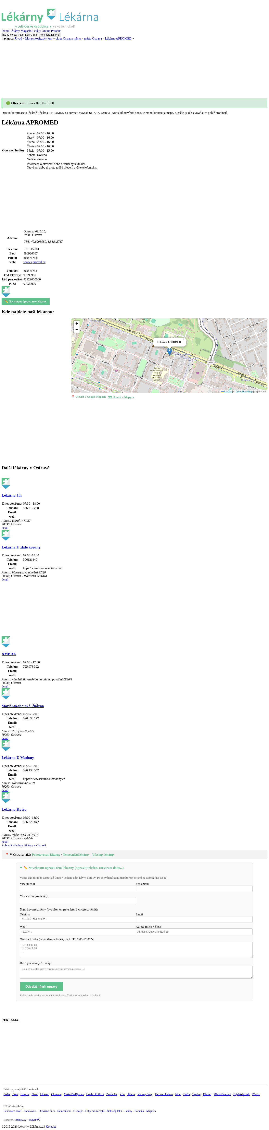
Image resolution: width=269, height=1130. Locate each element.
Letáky (36, 30)
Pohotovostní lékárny (46, 854)
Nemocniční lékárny (76, 854)
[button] (169, 352)
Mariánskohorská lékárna (23, 706)
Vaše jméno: (27, 883)
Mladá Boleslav (222, 1094)
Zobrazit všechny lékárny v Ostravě (24, 845)
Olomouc (56, 1094)
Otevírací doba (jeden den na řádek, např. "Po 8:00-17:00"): (57, 939)
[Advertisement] (120, 67)
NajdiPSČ (34, 1119)
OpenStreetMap (244, 391)
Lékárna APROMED (118, 38)
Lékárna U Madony (18, 758)
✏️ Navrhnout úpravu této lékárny (25, 301)
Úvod (5, 30)
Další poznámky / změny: (35, 963)
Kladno (207, 1094)
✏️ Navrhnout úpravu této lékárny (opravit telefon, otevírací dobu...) (73, 868)
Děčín (186, 1094)
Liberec (44, 1094)
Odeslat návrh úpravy (41, 986)
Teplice (196, 1094)
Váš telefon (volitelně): (34, 896)
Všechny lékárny (103, 854)
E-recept (78, 1110)
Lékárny (14, 30)
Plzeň (35, 1094)
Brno (15, 1094)
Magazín (26, 30)
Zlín (122, 1094)
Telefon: (25, 914)
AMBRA (9, 654)
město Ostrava (93, 38)
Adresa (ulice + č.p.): (148, 926)
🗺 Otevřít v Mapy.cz (121, 397)
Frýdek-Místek (241, 1094)
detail (5, 527)
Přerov (256, 1094)
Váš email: (142, 883)
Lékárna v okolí (12, 1110)
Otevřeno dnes (47, 1110)
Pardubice (111, 1094)
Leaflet (228, 391)
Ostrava (24, 1094)
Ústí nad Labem (164, 1094)
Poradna (139, 1110)
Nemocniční (64, 1110)
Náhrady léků (114, 1110)
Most (178, 1094)
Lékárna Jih (12, 495)
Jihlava (131, 1094)
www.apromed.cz (34, 262)
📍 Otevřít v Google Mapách (88, 396)
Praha (7, 1094)
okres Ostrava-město (68, 38)
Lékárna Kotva (14, 809)
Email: (140, 914)
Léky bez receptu (94, 1110)
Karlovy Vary (144, 1094)
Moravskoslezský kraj (38, 38)
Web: (23, 926)
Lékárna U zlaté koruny (21, 547)
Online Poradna (51, 30)
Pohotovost (30, 1110)
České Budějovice (74, 1094)
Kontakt (51, 1126)
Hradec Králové (95, 1094)
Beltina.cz (20, 1119)
